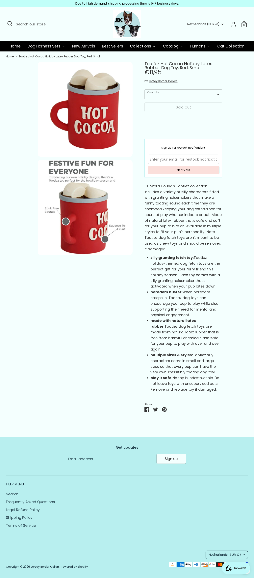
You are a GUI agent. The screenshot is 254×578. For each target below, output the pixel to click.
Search (12, 494)
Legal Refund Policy (23, 509)
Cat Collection (230, 46)
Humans (198, 46)
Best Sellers (112, 46)
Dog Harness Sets (44, 46)
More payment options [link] (183, 129)
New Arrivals (83, 46)
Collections (141, 46)
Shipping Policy (19, 517)
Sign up (171, 458)
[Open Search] (10, 24)
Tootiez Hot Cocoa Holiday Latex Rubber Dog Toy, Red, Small (59, 56)
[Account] (234, 24)
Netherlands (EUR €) (203, 24)
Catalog (171, 46)
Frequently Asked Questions (30, 501)
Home (15, 46)
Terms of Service (21, 525)
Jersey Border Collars (163, 81)
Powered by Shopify (74, 567)
